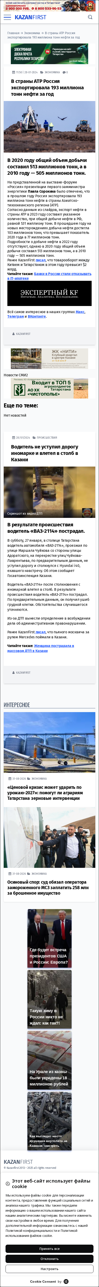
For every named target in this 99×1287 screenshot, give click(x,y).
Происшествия (47, 437)
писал (41, 260)
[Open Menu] (7, 17)
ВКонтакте (37, 316)
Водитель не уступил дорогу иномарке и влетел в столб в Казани (44, 453)
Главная (13, 33)
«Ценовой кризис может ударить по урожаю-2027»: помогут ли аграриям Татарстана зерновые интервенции (45, 793)
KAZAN (30, 17)
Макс (80, 312)
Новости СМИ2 (16, 375)
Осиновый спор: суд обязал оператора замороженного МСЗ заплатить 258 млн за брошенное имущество (48, 888)
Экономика (32, 33)
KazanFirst (23, 334)
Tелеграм (15, 316)
